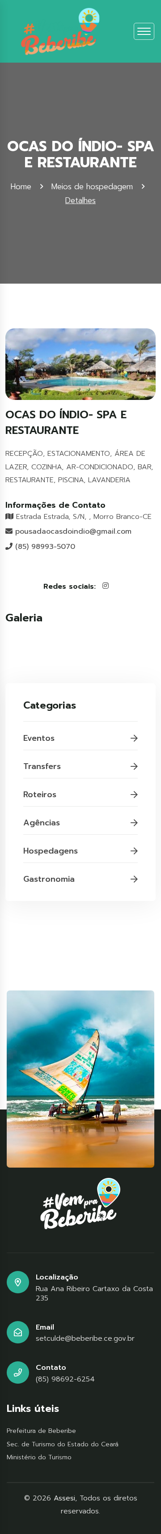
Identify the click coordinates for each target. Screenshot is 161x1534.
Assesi (64, 1498)
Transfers (42, 766)
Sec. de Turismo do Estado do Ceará (63, 1444)
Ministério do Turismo (39, 1457)
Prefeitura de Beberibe (41, 1431)
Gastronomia (49, 879)
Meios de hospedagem (92, 186)
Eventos (39, 738)
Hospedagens (50, 851)
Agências (41, 822)
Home (21, 186)
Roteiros (39, 794)
